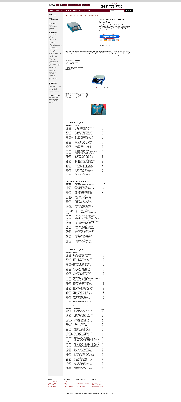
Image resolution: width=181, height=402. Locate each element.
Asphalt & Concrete (53, 84)
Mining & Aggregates (54, 88)
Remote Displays (53, 67)
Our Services (52, 23)
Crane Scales (52, 42)
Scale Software (52, 70)
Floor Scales (52, 47)
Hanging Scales (52, 51)
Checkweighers (52, 39)
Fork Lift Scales (52, 50)
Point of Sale (52, 62)
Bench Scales (52, 37)
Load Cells (51, 58)
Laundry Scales (52, 55)
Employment (78, 384)
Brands (63, 10)
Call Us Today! (112, 5)
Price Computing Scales (54, 64)
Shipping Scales (52, 72)
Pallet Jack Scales (53, 61)
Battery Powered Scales (97, 386)
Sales (50, 25)
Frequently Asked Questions (54, 381)
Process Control (53, 89)
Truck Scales (52, 75)
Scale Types (69, 10)
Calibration (51, 28)
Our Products (53, 33)
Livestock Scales (53, 56)
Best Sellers (94, 383)
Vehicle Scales (52, 76)
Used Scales (67, 381)
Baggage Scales (53, 34)
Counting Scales (53, 41)
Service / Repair (52, 26)
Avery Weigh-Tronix (53, 97)
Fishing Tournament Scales (55, 45)
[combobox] (117, 11)
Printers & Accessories (54, 65)
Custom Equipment (96, 381)
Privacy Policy (51, 384)
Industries (57, 10)
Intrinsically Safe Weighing (55, 53)
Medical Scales (52, 59)
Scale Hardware (52, 69)
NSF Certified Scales (80, 386)
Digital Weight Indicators (54, 44)
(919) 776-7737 (52, 16)
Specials (66, 383)
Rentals (51, 29)
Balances (51, 36)
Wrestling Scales (53, 79)
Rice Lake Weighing (53, 100)
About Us (75, 10)
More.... (51, 102)
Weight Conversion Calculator (82, 383)
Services (51, 10)
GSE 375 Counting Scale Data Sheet (96, 87)
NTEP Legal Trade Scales (98, 384)
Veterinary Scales (53, 78)
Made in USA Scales (68, 386)
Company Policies (52, 383)
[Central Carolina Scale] (69, 5)
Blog (80, 10)
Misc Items (66, 384)
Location (77, 381)
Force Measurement (53, 48)
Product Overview (52, 386)
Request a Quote (86, 10)
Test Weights (52, 73)
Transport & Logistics (54, 91)
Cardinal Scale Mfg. (53, 99)
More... (50, 92)
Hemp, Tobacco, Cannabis (55, 86)
